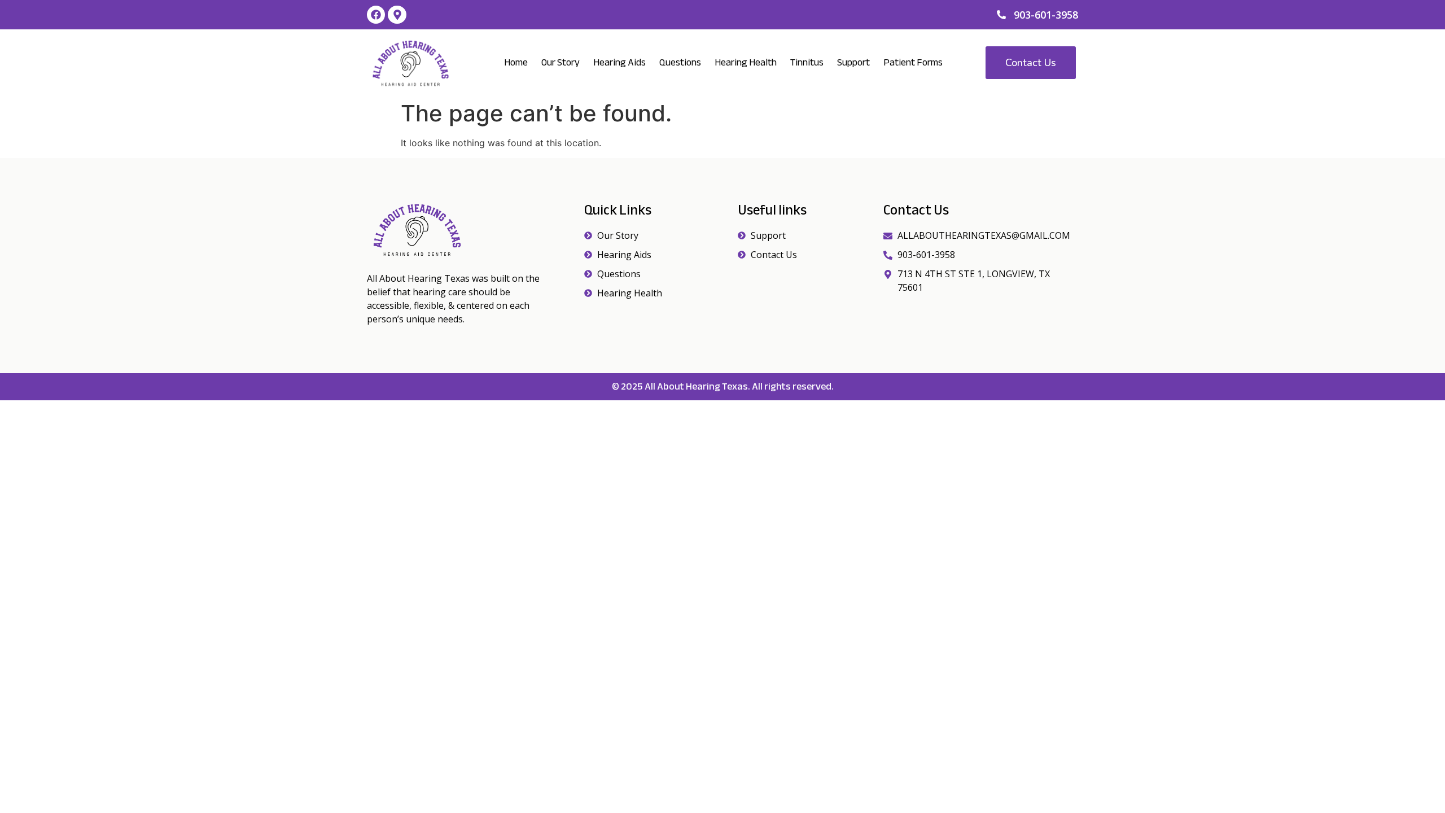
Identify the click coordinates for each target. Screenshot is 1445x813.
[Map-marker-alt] (397, 15)
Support (853, 62)
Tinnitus (807, 62)
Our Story (560, 62)
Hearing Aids (619, 62)
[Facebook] (376, 15)
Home (516, 62)
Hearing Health (746, 62)
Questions (680, 62)
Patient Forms (913, 62)
